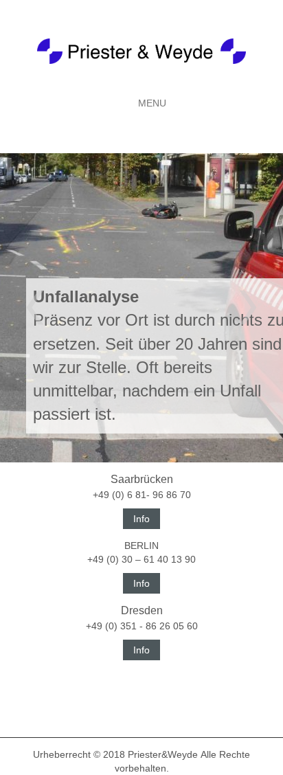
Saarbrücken (142, 479)
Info (141, 518)
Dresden (142, 610)
